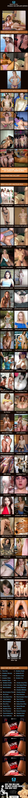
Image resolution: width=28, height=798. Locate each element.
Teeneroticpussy (8, 713)
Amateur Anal (20, 713)
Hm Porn (19, 708)
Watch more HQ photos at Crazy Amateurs (14, 170)
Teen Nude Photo (21, 685)
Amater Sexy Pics (21, 682)
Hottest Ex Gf (20, 673)
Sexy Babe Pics (7, 697)
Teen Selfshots (7, 715)
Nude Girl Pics (20, 701)
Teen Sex (5, 671)
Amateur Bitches (21, 689)
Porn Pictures (20, 694)
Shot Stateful (20, 715)
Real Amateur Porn (22, 697)
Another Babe (7, 685)
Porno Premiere (21, 711)
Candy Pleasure (21, 687)
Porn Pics (6, 704)
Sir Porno (5, 694)
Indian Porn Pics (21, 704)
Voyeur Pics (6, 706)
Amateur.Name (20, 692)
